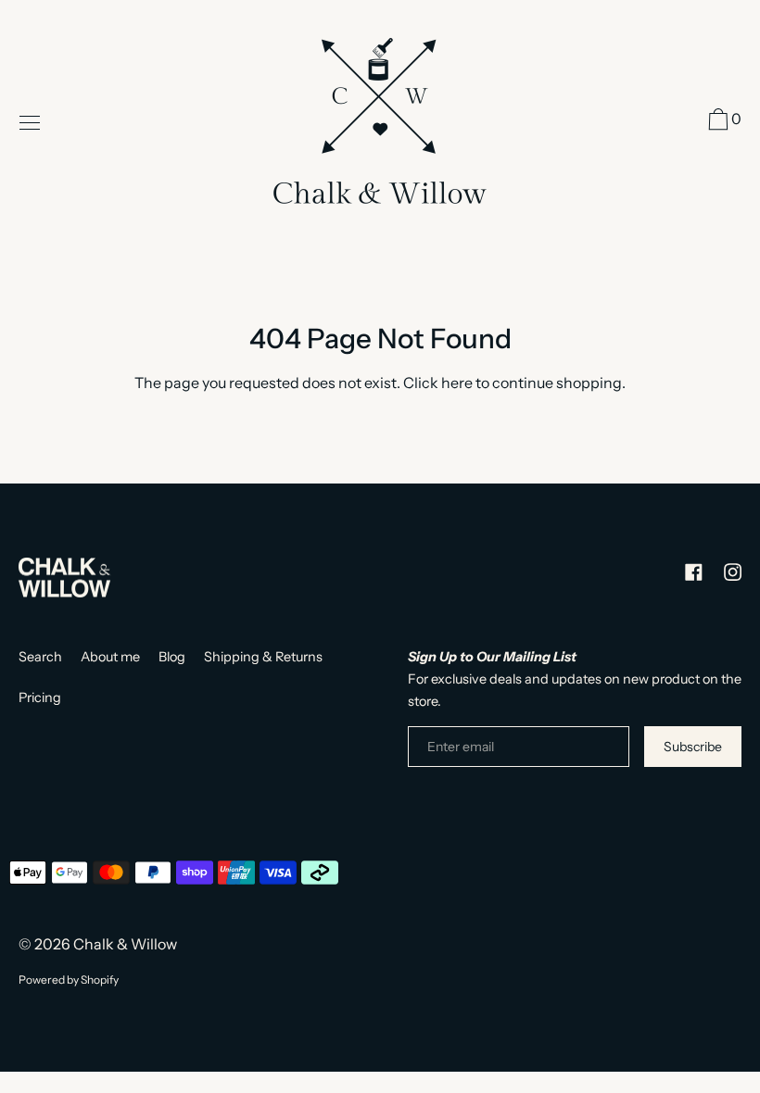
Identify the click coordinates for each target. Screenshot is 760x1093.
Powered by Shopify (69, 979)
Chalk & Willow (125, 944)
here (457, 382)
